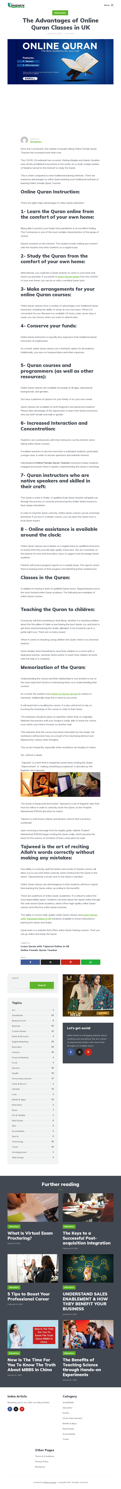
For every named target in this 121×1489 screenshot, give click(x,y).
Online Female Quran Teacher (39, 950)
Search (15, 978)
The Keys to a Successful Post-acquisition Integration (87, 1238)
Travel (15, 1147)
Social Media (18, 1131)
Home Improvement (21, 1078)
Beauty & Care (19, 1020)
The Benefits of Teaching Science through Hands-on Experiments (82, 1367)
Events (66, 1413)
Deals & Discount (20, 1036)
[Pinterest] (88, 1052)
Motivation (17, 1105)
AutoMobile (17, 1015)
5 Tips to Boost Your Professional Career (29, 1296)
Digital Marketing (20, 1041)
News (14, 1110)
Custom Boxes (19, 1031)
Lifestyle (16, 1089)
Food (14, 1062)
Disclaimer (40, 1466)
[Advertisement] (60, 108)
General (15, 1068)
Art (13, 1010)
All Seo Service (49, 1482)
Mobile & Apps (19, 1099)
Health (15, 1073)
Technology (17, 1141)
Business (16, 1026)
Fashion (16, 1052)
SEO (14, 1126)
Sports (15, 1136)
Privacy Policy (41, 1461)
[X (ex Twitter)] (79, 1052)
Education (60, 12)
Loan (14, 1094)
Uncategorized (19, 1152)
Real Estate (17, 1120)
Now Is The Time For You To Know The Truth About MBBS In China (32, 1364)
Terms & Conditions (44, 1456)
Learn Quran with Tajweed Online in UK (45, 946)
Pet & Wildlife (18, 1115)
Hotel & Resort (19, 1084)
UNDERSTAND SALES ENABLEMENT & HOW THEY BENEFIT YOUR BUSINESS (85, 1301)
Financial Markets (20, 1057)
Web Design (18, 1157)
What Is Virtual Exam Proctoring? (30, 1235)
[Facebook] (71, 1052)
